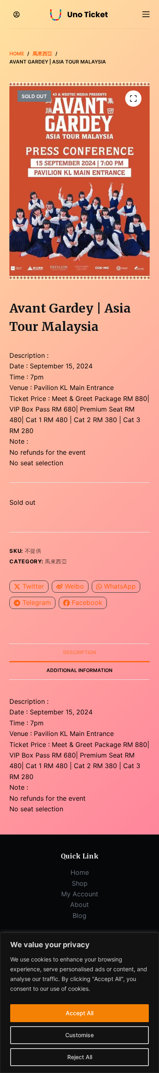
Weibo (74, 586)
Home (80, 872)
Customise (79, 1034)
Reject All (79, 1056)
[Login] (16, 14)
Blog (79, 915)
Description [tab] (79, 652)
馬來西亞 (56, 561)
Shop (80, 883)
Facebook (87, 602)
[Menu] (146, 14)
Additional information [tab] (79, 670)
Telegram (36, 602)
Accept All (79, 1012)
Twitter (33, 586)
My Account (79, 894)
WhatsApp (120, 586)
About (79, 904)
